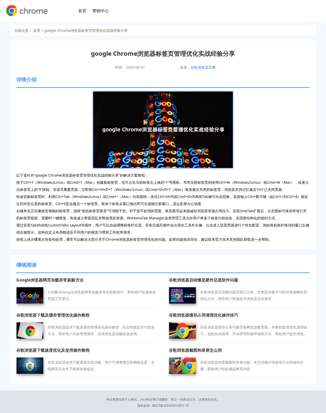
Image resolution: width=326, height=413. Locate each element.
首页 (82, 10)
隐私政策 (144, 405)
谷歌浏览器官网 (203, 67)
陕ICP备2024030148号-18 (170, 405)
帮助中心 (100, 10)
